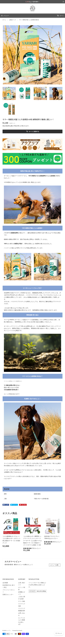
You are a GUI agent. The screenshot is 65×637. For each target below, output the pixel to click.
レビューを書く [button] (54, 565)
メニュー (6, 15)
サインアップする (41, 591)
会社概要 (5, 583)
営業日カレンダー (8, 594)
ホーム (4, 19)
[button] (27, 548)
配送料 (8, 126)
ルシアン (8, 630)
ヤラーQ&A (21, 601)
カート (61, 15)
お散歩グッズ (12, 19)
